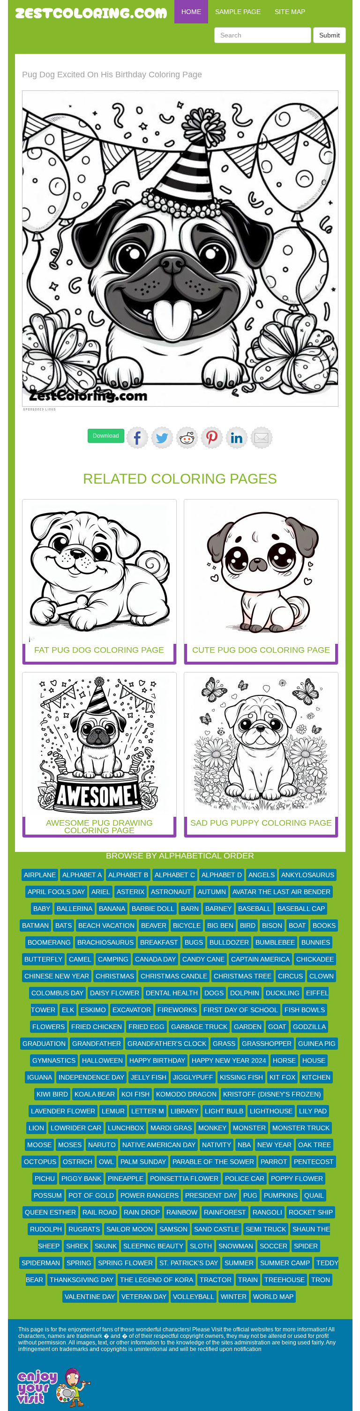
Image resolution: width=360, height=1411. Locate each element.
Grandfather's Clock (167, 1043)
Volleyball (193, 1296)
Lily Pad (313, 1111)
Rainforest (225, 1212)
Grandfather (96, 1043)
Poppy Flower (297, 1178)
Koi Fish (135, 1094)
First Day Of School (240, 1010)
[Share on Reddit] (187, 437)
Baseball (254, 908)
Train (248, 1280)
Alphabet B (128, 875)
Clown (321, 976)
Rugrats (84, 1229)
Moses (70, 1145)
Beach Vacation (106, 925)
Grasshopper (267, 1043)
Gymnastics (53, 1060)
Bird (247, 925)
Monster (249, 1128)
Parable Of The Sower (213, 1161)
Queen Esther (50, 1212)
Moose (39, 1145)
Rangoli (267, 1212)
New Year (274, 1145)
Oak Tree (314, 1145)
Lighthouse (271, 1111)
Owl (106, 1161)
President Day (211, 1195)
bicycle (187, 925)
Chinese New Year (56, 976)
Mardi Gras (171, 1128)
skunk (106, 1246)
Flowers (48, 1026)
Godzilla (309, 1026)
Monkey (212, 1128)
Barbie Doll (153, 908)
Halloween (102, 1060)
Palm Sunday (143, 1161)
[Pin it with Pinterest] (212, 437)
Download (106, 436)
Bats (63, 925)
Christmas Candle (174, 976)
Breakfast (159, 942)
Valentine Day (90, 1296)
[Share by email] (261, 437)
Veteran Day (143, 1296)
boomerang (49, 942)
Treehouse (284, 1280)
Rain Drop (142, 1212)
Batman (35, 925)
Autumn (212, 892)
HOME (191, 11)
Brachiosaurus (105, 942)
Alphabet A (82, 875)
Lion (36, 1128)
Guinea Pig (317, 1043)
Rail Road (99, 1212)
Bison (272, 925)
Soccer (273, 1246)
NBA (244, 1145)
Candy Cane (203, 959)
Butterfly (43, 959)
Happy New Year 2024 (229, 1060)
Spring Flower (125, 1263)
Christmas (115, 976)
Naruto (102, 1145)
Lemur (113, 1111)
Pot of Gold (91, 1195)
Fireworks (177, 1010)
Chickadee (315, 959)
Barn (190, 908)
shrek (77, 1246)
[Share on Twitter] (162, 437)
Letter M (147, 1111)
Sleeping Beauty (153, 1246)
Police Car (244, 1178)
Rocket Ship (311, 1212)
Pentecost (314, 1161)
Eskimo (93, 1010)
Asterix (130, 892)
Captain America (260, 959)
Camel (80, 959)
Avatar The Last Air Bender (281, 892)
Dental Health (172, 993)
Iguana (39, 1077)
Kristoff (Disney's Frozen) (272, 1094)
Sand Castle (216, 1229)
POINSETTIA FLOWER (184, 1178)
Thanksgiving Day (81, 1280)
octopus (40, 1161)
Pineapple (125, 1178)
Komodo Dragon (186, 1094)
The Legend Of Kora (156, 1280)
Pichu (45, 1178)
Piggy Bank (81, 1178)
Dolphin (244, 993)
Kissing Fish (241, 1077)
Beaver (153, 925)
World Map (273, 1296)
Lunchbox (126, 1128)
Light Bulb (224, 1111)
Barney (218, 908)
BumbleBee (275, 942)
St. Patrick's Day (188, 1263)
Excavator (131, 1010)
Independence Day (91, 1077)
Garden (248, 1026)
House (313, 1060)
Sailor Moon (129, 1229)
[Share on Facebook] (137, 437)
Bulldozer (229, 942)
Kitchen (316, 1077)
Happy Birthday (157, 1060)
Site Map (290, 11)
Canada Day (155, 959)
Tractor (216, 1280)
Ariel (100, 892)
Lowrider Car (76, 1128)
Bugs (194, 942)
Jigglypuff (193, 1077)
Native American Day (158, 1145)
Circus (290, 976)
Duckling (283, 993)
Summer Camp (285, 1263)
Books (324, 925)
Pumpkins (281, 1195)
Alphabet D (222, 875)
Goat (277, 1026)
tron (320, 1280)
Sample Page (238, 11)
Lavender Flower (63, 1111)
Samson (173, 1229)
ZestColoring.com (91, 11)
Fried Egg (146, 1026)
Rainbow (181, 1212)
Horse (284, 1060)
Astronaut (171, 892)
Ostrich (77, 1161)
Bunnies (315, 942)
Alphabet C (175, 875)
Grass (224, 1043)
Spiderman (41, 1263)
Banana (112, 908)
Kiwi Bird (52, 1094)
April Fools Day (56, 892)
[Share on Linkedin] (236, 437)
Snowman (235, 1246)
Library (184, 1111)
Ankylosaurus (307, 875)
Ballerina (74, 908)
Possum (48, 1195)
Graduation (44, 1043)
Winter (234, 1296)
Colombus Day (57, 993)
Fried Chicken (96, 1026)
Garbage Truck (199, 1026)
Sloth (201, 1246)
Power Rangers (149, 1195)
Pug (250, 1195)
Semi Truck (266, 1229)
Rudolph (46, 1229)
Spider (306, 1246)
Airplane (40, 875)
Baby (41, 908)
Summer (239, 1263)
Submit (329, 35)
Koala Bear (95, 1094)
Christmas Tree (242, 976)
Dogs (214, 993)
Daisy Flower (114, 993)
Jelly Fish (148, 1077)
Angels (261, 875)
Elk (68, 1010)
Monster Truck (301, 1128)
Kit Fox (282, 1077)
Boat (297, 925)
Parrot (274, 1161)
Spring (79, 1263)
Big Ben (220, 925)
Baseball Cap (301, 908)
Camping (113, 959)
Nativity (216, 1145)
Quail (314, 1195)
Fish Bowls (305, 1010)
